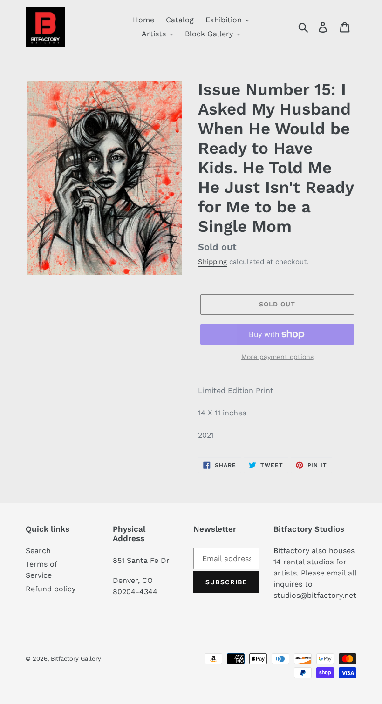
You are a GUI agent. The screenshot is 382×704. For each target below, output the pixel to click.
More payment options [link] (277, 356)
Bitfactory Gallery (76, 658)
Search (38, 550)
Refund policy (50, 588)
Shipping (212, 261)
